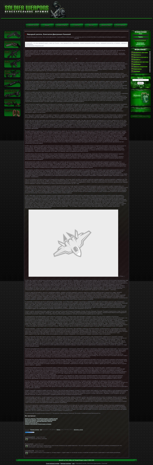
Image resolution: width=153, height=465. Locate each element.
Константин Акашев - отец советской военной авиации (40, 420)
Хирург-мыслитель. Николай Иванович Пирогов (38, 421)
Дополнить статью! (78, 429)
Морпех (58, 429)
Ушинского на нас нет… (32, 422)
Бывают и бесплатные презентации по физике (38, 424)
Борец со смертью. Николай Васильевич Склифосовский (41, 418)
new (41, 429)
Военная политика (34, 429)
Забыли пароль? (140, 44)
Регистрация (140, 43)
